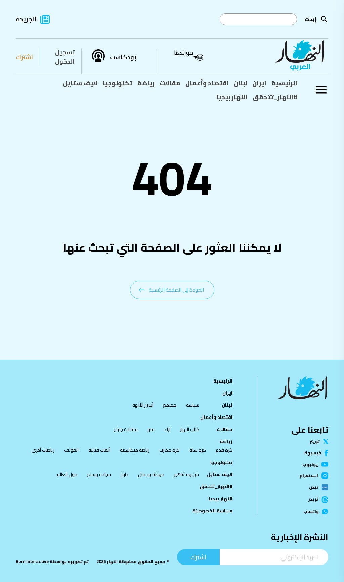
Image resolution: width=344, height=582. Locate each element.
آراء (167, 429)
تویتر (315, 441)
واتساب (311, 511)
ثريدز (313, 499)
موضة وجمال (151, 474)
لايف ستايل (80, 83)
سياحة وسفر (99, 474)
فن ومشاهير (186, 474)
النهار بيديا (232, 97)
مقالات (170, 83)
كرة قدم (224, 450)
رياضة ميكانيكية (134, 450)
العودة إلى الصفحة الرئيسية (176, 289)
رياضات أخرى (43, 450)
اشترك (24, 57)
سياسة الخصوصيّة (212, 510)
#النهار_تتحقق (275, 97)
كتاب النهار (189, 429)
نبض (313, 487)
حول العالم (67, 474)
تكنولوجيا (117, 83)
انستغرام (309, 475)
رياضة (146, 83)
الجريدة (26, 19)
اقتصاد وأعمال (207, 83)
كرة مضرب (169, 450)
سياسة (192, 405)
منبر (151, 429)
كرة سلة (197, 450)
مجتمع (169, 405)
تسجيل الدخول (65, 57)
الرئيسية (284, 83)
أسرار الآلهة (142, 405)
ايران (259, 83)
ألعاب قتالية (99, 450)
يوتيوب (310, 464)
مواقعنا (183, 52)
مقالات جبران (126, 429)
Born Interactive (32, 561)
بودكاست (123, 57)
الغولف (71, 450)
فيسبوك (312, 453)
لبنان (240, 83)
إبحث (310, 19)
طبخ (124, 474)
